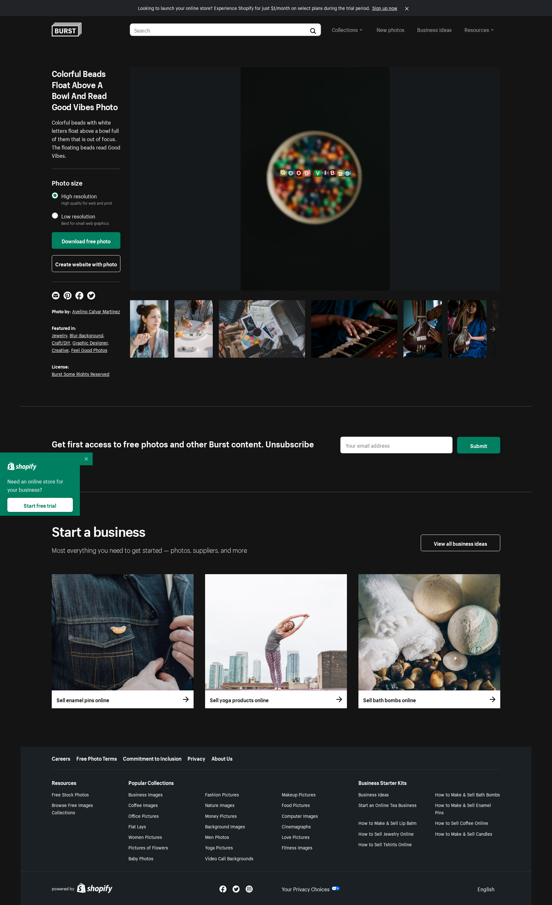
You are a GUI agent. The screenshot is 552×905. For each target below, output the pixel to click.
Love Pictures (296, 836)
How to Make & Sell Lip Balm (387, 822)
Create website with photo (86, 263)
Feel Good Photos (89, 349)
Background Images (225, 826)
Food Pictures (296, 804)
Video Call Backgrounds (229, 858)
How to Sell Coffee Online (461, 822)
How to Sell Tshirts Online (385, 844)
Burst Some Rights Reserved (80, 373)
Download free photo (86, 240)
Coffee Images (143, 804)
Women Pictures (145, 836)
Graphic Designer (90, 342)
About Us (222, 758)
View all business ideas (460, 543)
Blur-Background (86, 334)
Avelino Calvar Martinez (96, 311)
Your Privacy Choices (306, 888)
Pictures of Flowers (148, 847)
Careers (61, 758)
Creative (60, 349)
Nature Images (219, 804)
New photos (390, 29)
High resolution (79, 196)
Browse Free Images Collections (72, 808)
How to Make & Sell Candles (463, 833)
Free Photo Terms (96, 758)
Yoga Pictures (219, 847)
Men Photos (217, 836)
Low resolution (78, 216)
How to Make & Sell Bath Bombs (467, 794)
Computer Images (300, 815)
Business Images (145, 794)
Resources (476, 29)
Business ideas (434, 29)
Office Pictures (143, 815)
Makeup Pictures (299, 794)
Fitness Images (297, 847)
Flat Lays (137, 826)
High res (261, 351)
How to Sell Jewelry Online (386, 833)
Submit (478, 445)
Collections (345, 29)
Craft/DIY (61, 342)
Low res (151, 351)
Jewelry (59, 334)
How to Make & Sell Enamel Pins (463, 808)
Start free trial (40, 505)
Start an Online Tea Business (387, 804)
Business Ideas (373, 794)
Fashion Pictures (222, 794)
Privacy (196, 758)
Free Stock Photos (70, 794)
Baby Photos (140, 858)
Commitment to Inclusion (152, 758)
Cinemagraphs (296, 826)
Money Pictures (221, 815)
